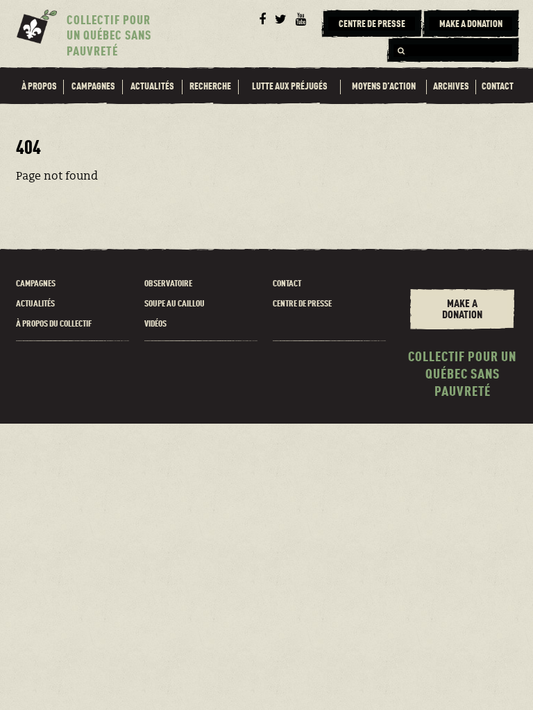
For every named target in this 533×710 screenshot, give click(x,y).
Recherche (210, 87)
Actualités (152, 87)
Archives (451, 87)
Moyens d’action (384, 87)
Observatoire (168, 283)
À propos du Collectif (54, 324)
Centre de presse (302, 304)
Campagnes (93, 87)
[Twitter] (280, 20)
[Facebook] (262, 20)
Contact (498, 87)
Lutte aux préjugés (290, 87)
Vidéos (155, 324)
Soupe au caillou (174, 304)
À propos (39, 87)
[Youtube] (300, 20)
